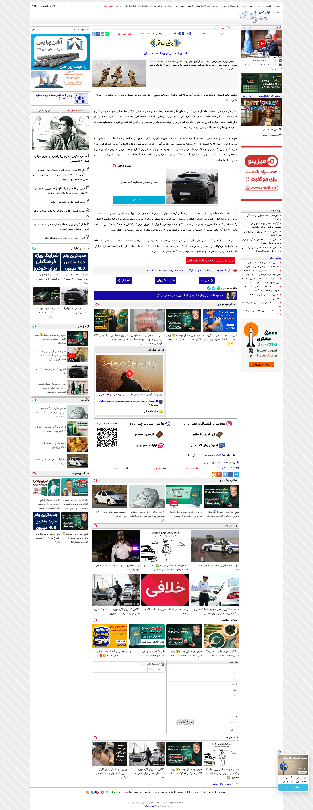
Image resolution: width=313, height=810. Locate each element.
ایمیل (235, 678)
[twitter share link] (94, 34)
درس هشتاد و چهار (270, 130)
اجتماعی (224, 34)
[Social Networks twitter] (214, 288)
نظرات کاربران (166, 280)
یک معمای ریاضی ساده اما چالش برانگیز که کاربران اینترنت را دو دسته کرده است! (261, 280)
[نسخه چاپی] (175, 33)
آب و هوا (234, 6)
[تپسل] (114, 165)
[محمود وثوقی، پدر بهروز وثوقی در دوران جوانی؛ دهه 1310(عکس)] (60, 133)
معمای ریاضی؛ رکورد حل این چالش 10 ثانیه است (261, 304)
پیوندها (156, 792)
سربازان (207, 462)
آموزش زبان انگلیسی (204, 445)
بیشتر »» (248, 27)
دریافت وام (138, 200)
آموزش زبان (108, 6)
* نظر (235, 690)
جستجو (251, 6)
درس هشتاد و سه (271, 135)
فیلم (126, 6)
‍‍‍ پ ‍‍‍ (187, 33)
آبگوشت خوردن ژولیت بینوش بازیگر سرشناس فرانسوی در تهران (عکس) (265, 225)
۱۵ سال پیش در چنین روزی (146, 423)
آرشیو (259, 6)
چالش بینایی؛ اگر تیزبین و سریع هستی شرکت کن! (263, 296)
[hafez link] (166, 43)
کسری (215, 462)
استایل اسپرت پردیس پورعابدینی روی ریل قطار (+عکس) (262, 233)
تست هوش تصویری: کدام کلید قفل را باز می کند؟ (262, 312)
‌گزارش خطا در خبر (124, 34)
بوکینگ (150, 669)
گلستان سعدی (144, 434)
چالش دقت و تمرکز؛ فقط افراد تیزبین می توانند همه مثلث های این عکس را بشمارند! (262, 264)
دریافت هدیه (293, 787)
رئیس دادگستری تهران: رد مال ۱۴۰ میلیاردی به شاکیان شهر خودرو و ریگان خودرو (203, 27)
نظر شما (233, 662)
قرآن (139, 6)
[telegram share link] (102, 34)
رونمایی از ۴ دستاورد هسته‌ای (266, 60)
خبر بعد (205, 280)
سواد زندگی (206, 6)
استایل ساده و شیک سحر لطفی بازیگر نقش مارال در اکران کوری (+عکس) (261, 249)
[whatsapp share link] (107, 34)
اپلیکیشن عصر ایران (107, 424)
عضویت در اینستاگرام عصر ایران (204, 423)
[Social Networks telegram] (209, 288)
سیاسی (197, 6)
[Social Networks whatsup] (218, 288)
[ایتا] (214, 474)
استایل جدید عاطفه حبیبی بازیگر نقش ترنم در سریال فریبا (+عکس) (261, 241)
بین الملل (168, 6)
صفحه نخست (234, 34)
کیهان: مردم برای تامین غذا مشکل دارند (65, 238)
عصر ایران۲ (205, 792)
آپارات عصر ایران (146, 445)
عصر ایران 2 (119, 6)
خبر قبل (126, 280)
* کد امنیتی (232, 716)
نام (236, 667)
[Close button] (307, 752)
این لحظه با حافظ (203, 434)
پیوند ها (215, 6)
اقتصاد (190, 6)
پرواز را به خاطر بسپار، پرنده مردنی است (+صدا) (54, 97)
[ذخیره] (180, 33)
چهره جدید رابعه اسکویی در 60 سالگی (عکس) (264, 217)
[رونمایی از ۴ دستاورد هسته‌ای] (261, 44)
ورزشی (176, 6)
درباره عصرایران (192, 792)
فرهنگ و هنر (158, 6)
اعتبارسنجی (160, 669)
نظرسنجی (243, 6)
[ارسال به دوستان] (177, 33)
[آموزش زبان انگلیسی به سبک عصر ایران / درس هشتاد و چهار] (261, 112)
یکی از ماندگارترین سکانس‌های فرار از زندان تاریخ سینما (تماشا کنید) (130, 395)
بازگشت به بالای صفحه (223, 784)
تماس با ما (267, 6)
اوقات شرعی (225, 6)
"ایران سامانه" (150, 806)
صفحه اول (276, 6)
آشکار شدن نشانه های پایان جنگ (68, 202)
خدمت (222, 462)
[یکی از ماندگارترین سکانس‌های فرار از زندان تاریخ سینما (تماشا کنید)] (129, 373)
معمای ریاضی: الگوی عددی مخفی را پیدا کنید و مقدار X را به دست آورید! (262, 288)
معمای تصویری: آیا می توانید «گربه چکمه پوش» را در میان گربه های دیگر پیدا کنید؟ (262, 272)
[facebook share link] (98, 34)
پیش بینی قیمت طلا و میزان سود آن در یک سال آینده (263, 66)
